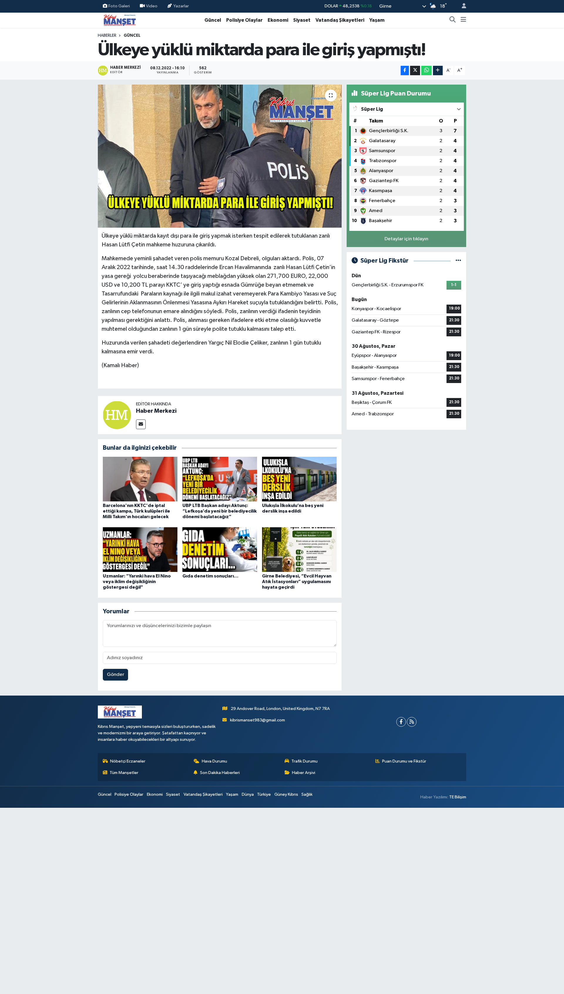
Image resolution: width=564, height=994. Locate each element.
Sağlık (307, 794)
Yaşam (377, 20)
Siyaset (301, 20)
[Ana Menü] (463, 20)
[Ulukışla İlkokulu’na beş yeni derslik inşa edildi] (299, 478)
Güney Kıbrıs (286, 794)
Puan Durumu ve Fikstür (404, 761)
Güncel (212, 20)
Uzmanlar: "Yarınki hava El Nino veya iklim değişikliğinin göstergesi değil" (137, 582)
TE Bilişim (457, 797)
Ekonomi (278, 20)
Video (151, 6)
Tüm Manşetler (124, 772)
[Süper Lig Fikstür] (458, 260)
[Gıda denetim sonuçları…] (219, 549)
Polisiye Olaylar (244, 20)
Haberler (107, 35)
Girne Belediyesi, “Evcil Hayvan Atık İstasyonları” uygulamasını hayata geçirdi (296, 582)
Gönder (115, 674)
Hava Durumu (214, 761)
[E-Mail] (141, 424)
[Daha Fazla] (438, 70)
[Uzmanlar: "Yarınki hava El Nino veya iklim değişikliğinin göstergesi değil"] (140, 549)
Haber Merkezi (156, 411)
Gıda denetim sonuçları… (210, 576)
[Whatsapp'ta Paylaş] (426, 70)
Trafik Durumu (304, 761)
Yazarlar (181, 6)
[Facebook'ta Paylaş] (405, 70)
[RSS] (412, 722)
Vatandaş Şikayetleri (339, 20)
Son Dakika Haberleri (220, 772)
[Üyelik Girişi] (461, 6)
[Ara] (452, 20)
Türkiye (264, 794)
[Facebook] (401, 722)
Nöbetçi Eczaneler (127, 761)
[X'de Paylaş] (415, 70)
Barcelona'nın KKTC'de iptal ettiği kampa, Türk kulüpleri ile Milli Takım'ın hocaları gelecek (136, 511)
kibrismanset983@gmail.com (257, 720)
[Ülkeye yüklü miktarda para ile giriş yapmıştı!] (220, 156)
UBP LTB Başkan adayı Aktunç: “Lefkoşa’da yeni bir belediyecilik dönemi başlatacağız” (219, 511)
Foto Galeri (119, 6)
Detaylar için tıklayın (406, 238)
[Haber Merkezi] (117, 414)
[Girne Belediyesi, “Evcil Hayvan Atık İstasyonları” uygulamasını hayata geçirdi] (299, 549)
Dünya (248, 794)
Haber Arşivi (303, 772)
